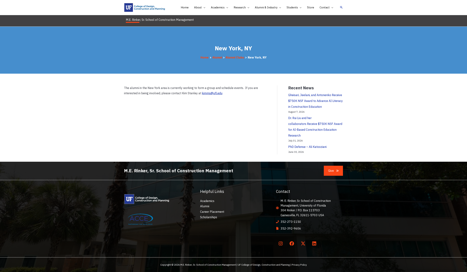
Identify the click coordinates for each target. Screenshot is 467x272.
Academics (207, 201)
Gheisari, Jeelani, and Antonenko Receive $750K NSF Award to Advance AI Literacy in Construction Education (315, 100)
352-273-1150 (291, 222)
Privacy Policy (299, 264)
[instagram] (281, 243)
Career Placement (212, 211)
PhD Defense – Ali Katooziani (307, 147)
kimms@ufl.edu (212, 93)
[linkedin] (315, 243)
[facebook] (292, 243)
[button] (203, 7)
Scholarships (208, 217)
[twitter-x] (303, 243)
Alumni (204, 206)
